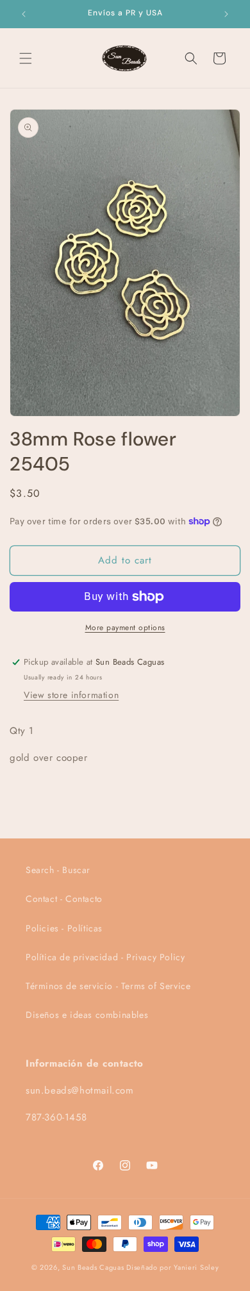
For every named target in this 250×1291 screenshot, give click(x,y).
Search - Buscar (58, 869)
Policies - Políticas (64, 928)
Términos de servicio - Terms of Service (108, 985)
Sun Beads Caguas (94, 1267)
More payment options (125, 627)
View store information (71, 694)
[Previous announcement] (24, 14)
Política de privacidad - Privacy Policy (105, 957)
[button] (26, 58)
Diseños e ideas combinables (87, 1014)
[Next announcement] (226, 14)
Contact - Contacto (64, 898)
